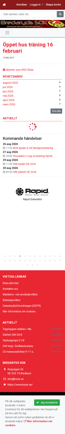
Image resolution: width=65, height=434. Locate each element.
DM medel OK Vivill (24, 164)
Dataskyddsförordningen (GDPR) (22, 305)
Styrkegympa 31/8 (13, 340)
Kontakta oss (10, 288)
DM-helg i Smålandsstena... (18, 346)
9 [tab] (45, 256)
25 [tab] (27, 265)
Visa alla (56, 111)
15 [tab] (15, 260)
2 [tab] (10, 256)
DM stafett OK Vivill (24, 172)
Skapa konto (53, 4)
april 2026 (8, 100)
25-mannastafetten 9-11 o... (19, 351)
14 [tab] (10, 260)
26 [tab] (32, 265)
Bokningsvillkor (11, 300)
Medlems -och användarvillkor (20, 294)
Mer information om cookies (19, 311)
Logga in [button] (35, 4)
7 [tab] (35, 256)
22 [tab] (50, 260)
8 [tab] (40, 256)
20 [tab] (40, 260)
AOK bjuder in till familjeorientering (33, 148)
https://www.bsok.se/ (20, 384)
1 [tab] (5, 256)
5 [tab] (25, 256)
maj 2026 (8, 95)
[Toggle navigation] (7, 32)
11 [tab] (55, 256)
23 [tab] (55, 260)
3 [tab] (15, 256)
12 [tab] (60, 256)
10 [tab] (50, 256)
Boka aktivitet (10, 283)
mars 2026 (9, 104)
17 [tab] (25, 260)
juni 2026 (8, 91)
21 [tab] (45, 260)
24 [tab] (60, 260)
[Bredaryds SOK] (32, 24)
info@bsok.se (16, 379)
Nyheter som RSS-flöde (19, 69)
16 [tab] (20, 260)
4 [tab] (20, 256)
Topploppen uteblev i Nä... (17, 329)
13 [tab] (5, 260)
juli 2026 (8, 87)
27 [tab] (37, 265)
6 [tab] (30, 256)
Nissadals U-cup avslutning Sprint (32, 156)
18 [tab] (30, 260)
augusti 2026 (10, 82)
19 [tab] (35, 260)
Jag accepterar (48, 402)
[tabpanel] (32, 193)
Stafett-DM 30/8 (12, 334)
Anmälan (21, 4)
